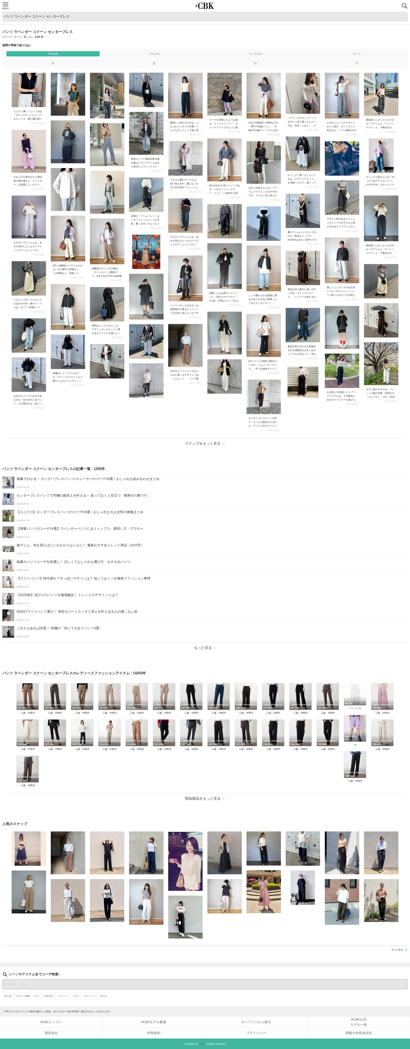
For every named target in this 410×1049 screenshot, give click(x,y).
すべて (357, 53)
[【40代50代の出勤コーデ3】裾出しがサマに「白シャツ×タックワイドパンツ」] (342, 902)
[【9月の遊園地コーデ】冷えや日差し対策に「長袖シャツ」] (68, 238)
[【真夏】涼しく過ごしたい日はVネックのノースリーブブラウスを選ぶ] (29, 90)
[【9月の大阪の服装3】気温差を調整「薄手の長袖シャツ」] (264, 96)
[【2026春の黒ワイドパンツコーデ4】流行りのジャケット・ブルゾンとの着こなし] (224, 266)
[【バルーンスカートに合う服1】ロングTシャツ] (29, 278)
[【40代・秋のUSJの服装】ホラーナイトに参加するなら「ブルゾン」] (224, 159)
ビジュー (62, 996)
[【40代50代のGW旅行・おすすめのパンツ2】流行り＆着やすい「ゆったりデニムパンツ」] (381, 155)
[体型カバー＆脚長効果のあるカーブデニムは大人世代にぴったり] (146, 133)
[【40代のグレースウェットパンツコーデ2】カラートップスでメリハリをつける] (342, 260)
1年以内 (154, 53)
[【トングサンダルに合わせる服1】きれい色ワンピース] (264, 891)
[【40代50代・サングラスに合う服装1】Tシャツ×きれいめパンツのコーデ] (381, 852)
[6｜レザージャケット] (303, 154)
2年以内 (53, 53)
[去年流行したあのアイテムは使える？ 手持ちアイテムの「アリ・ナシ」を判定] (29, 848)
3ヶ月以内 (255, 53)
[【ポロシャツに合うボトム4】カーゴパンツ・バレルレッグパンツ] (146, 902)
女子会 (7, 996)
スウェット (89, 996)
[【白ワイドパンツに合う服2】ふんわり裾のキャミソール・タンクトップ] (68, 352)
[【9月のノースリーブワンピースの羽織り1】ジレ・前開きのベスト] (224, 852)
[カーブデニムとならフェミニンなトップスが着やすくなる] (342, 197)
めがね (103, 996)
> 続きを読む (38, 123)
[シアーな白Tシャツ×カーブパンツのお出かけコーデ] (342, 96)
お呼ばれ (48, 996)
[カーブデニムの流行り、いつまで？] (29, 217)
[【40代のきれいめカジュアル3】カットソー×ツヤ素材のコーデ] (303, 325)
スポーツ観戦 (23, 996)
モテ (37, 996)
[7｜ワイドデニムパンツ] (146, 195)
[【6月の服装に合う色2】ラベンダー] (29, 151)
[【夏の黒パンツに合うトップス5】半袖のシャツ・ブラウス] (264, 848)
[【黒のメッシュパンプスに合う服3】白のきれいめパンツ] (29, 374)
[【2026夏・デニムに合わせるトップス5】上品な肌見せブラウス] (303, 211)
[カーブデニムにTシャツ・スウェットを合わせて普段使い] (381, 94)
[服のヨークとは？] (185, 158)
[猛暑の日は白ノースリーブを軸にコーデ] (68, 900)
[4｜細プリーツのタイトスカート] (381, 900)
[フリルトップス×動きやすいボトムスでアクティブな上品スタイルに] (342, 852)
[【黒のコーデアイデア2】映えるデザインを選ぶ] (107, 304)
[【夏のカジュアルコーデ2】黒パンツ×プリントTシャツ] (107, 900)
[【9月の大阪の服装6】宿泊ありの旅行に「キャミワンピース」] (303, 268)
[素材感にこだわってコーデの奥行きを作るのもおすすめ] (185, 96)
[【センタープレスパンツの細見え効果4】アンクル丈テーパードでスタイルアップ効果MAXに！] (264, 397)
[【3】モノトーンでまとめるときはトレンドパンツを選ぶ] (185, 917)
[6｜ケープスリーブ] (224, 94)
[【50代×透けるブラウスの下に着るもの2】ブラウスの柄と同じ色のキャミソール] (342, 371)
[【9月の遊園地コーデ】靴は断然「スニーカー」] (107, 241)
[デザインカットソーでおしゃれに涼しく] (146, 852)
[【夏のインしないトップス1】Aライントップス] (224, 896)
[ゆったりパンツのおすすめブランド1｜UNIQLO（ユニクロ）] (381, 363)
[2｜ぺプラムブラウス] (264, 162)
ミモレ (75, 996)
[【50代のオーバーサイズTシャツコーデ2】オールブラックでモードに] (303, 888)
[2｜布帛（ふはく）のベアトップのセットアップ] (303, 93)
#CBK (202, 1043)
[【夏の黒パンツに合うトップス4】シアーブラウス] (303, 848)
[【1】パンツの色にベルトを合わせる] (29, 892)
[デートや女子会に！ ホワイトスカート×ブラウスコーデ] (185, 861)
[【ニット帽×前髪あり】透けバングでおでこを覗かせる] (264, 268)
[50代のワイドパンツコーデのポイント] (185, 345)
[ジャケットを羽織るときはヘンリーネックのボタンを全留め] (185, 278)
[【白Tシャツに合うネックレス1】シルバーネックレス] (264, 335)
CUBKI (205, 6)
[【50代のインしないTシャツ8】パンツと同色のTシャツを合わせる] (107, 852)
